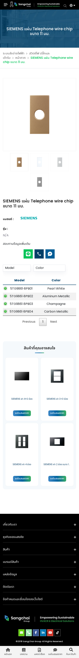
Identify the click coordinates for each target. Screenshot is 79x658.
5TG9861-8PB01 (21, 288)
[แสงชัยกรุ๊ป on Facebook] (36, 632)
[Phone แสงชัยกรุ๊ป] (29, 632)
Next (53, 322)
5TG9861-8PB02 (21, 296)
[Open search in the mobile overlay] (65, 5)
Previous (28, 322)
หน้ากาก (20, 58)
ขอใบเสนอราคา (22, 413)
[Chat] (50, 252)
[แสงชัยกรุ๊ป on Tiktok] (57, 632)
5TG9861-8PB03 (21, 304)
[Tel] (39, 252)
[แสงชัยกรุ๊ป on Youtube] (50, 632)
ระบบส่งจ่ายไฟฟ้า (13, 53)
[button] (71, 6)
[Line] (28, 252)
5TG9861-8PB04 (21, 311)
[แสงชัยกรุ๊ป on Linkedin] (43, 632)
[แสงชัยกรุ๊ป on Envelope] (21, 632)
